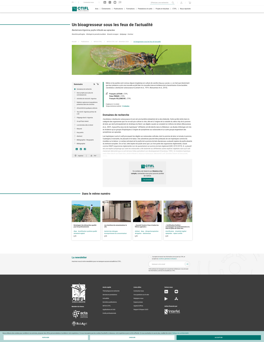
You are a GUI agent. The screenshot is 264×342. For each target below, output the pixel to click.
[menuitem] (96, 9)
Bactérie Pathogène (79, 34)
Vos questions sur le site (141, 294)
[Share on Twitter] (81, 149)
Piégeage (123, 34)
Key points (80, 132)
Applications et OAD (109, 309)
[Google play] (166, 300)
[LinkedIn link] (105, 2)
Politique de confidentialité (180, 333)
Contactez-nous (89, 2)
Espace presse (138, 302)
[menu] (142, 9)
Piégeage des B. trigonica (85, 117)
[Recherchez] (171, 3)
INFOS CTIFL (98, 41)
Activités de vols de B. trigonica (86, 98)
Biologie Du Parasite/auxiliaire (96, 34)
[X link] (110, 2)
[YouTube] (176, 292)
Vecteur (130, 34)
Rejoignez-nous (138, 298)
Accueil (74, 41)
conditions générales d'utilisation (167, 259)
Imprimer (80, 155)
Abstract (79, 136)
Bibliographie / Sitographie (85, 140)
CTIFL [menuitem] (174, 9)
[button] (74, 2)
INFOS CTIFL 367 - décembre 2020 (118, 41)
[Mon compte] (181, 3)
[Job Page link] (120, 2)
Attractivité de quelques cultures (87, 108)
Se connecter (147, 180)
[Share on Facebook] (85, 149)
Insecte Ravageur (113, 34)
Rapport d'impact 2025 (141, 309)
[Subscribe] (187, 264)
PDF (95, 155)
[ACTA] (80, 318)
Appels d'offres (138, 306)
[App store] (176, 300)
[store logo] (81, 8)
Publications (85, 41)
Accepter (219, 337)
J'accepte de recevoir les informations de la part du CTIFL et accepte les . (168, 258)
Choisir (132, 337)
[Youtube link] (115, 2)
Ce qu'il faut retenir (83, 121)
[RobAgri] (79, 326)
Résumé (79, 129)
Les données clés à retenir (85, 125)
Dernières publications (110, 302)
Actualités (106, 298)
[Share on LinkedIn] (77, 149)
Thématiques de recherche (111, 291)
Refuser (45, 337)
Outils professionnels (109, 313)
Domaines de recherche (84, 89)
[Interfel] (172, 313)
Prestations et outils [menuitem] (145, 9)
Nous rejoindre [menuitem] (185, 9)
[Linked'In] (166, 293)
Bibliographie (81, 143)
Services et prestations (110, 294)
